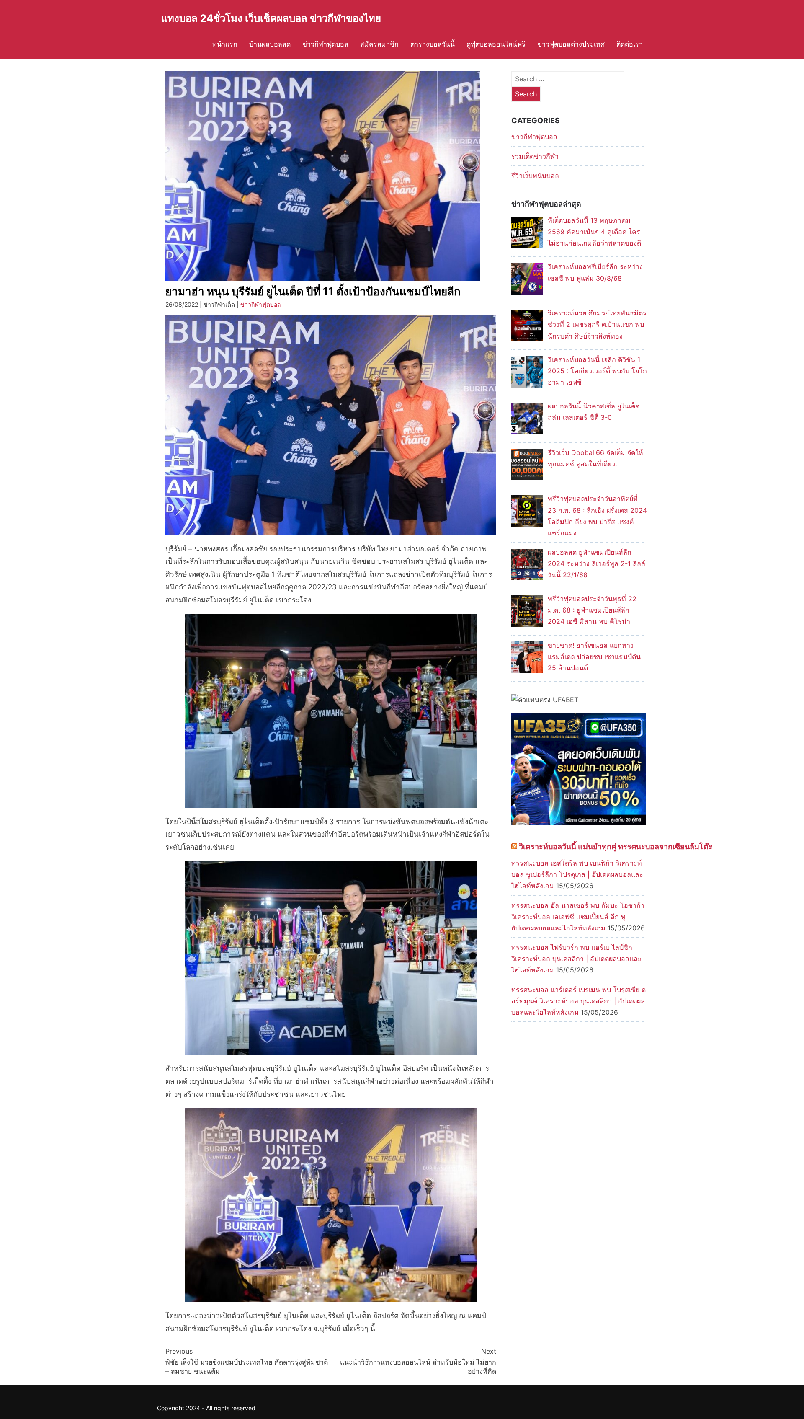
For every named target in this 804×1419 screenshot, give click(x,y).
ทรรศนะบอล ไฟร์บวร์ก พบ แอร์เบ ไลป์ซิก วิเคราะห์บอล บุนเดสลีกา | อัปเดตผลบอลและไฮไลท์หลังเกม (576, 958)
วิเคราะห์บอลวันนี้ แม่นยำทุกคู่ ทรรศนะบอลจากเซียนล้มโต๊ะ (616, 846)
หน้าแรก (224, 44)
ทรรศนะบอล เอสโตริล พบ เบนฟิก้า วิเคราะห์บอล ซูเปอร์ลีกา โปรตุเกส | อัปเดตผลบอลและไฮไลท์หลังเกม (577, 874)
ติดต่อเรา (629, 44)
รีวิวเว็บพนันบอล (535, 175)
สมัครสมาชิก (379, 44)
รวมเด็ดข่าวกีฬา (535, 156)
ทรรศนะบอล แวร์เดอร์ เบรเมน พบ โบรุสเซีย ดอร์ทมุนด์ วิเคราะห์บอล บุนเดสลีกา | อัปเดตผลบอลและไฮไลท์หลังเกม (578, 1000)
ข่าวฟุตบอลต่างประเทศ (571, 44)
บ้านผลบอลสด (270, 44)
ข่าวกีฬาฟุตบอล (325, 44)
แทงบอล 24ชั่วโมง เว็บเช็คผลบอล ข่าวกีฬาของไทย (271, 18)
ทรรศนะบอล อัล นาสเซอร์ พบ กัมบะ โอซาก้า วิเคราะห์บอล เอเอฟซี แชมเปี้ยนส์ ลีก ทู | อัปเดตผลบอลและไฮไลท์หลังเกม (577, 916)
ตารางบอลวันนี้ (432, 44)
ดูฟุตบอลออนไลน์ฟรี (496, 44)
